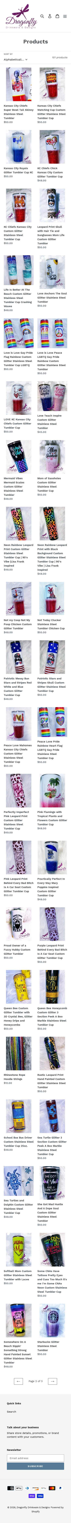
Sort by (8, 54)
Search (11, 1411)
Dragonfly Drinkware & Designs (33, 1507)
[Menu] (65, 16)
